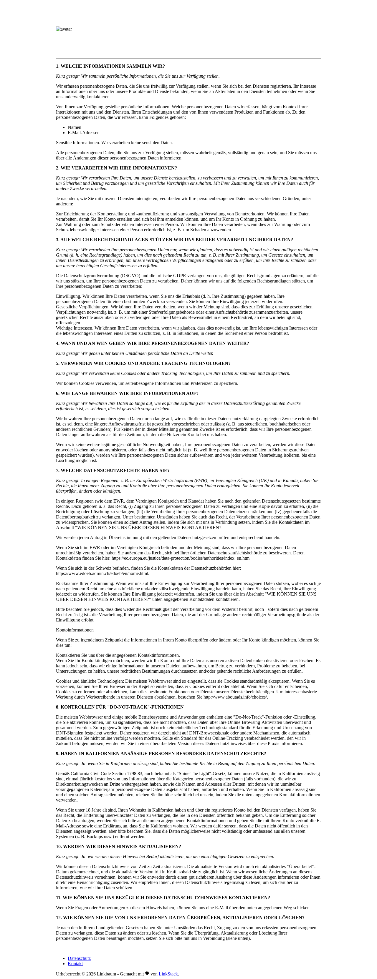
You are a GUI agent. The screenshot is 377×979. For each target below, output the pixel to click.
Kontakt (75, 963)
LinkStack (168, 973)
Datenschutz (79, 958)
